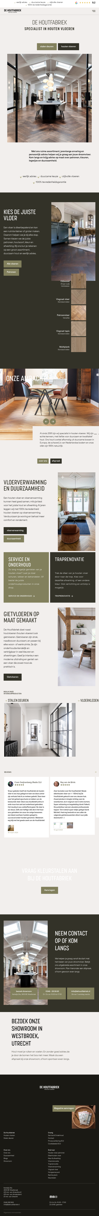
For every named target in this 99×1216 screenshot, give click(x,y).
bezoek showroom (24, 991)
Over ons (7, 1153)
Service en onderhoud (20, 596)
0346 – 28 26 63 (52, 991)
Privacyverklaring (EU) (56, 1141)
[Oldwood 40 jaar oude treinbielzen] (78, 281)
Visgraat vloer (53, 1169)
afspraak (56, 461)
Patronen (11, 272)
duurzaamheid (14, 539)
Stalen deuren (9, 1138)
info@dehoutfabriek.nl (80, 991)
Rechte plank (52, 1175)
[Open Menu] (93, 11)
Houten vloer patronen (56, 1153)
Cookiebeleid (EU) (54, 1144)
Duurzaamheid (9, 1155)
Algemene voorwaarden (12, 1212)
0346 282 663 (9, 1202)
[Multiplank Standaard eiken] (78, 344)
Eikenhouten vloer (54, 1155)
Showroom (8, 1161)
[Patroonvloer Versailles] (78, 312)
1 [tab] (95, 435)
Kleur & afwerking (54, 1158)
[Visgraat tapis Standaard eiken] (78, 328)
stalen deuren (46, 47)
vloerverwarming (15, 531)
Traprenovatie (62, 596)
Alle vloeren (12, 264)
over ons (43, 461)
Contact (51, 1138)
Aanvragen (49, 890)
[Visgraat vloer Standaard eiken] (78, 296)
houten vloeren (68, 47)
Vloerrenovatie (53, 1161)
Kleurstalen (52, 1178)
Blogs (6, 1158)
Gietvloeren (12, 677)
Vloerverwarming (54, 1167)
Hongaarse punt (54, 1172)
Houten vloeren (9, 1135)
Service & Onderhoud (56, 1135)
